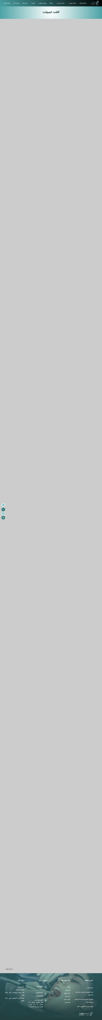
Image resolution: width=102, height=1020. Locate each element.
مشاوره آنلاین (7, 3)
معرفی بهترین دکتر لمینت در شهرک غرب (83, 880)
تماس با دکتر (16, 3)
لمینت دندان (91, 117)
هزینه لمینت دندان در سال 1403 (86, 734)
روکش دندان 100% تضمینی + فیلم (85, 370)
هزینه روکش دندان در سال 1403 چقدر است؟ (82, 443)
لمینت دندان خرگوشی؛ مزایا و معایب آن (83, 661)
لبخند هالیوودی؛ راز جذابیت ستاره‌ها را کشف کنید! (80, 189)
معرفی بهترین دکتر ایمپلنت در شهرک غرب (83, 807)
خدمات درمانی (61, 3)
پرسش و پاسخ (43, 3)
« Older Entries (9, 969)
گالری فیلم (67, 990)
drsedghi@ (40, 986)
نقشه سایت (67, 1002)
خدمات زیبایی (72, 3)
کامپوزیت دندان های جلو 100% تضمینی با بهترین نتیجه (79, 297)
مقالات (51, 3)
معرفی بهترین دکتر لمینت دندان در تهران (83, 588)
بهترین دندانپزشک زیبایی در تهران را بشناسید (82, 516)
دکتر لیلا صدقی (82, 3)
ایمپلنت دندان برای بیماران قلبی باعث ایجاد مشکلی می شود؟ (77, 953)
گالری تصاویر (67, 993)
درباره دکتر (25, 3)
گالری (33, 3)
